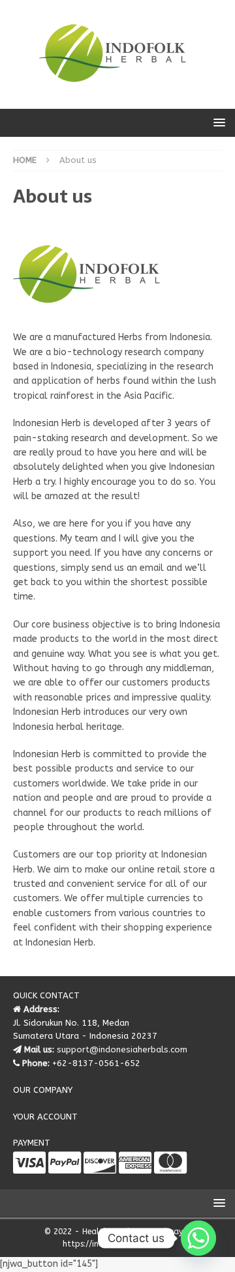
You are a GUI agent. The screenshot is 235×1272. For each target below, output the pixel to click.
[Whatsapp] (198, 1238)
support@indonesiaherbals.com (122, 1049)
